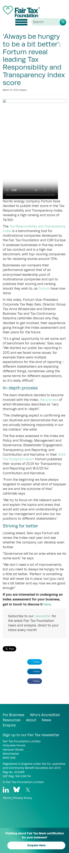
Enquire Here (36, 845)
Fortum (44, 288)
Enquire (9, 725)
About (31, 720)
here (47, 604)
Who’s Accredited (45, 715)
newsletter (43, 616)
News (23, 90)
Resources (11, 720)
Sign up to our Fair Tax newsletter (31, 735)
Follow (36, 662)
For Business (13, 715)
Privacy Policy (22, 798)
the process (49, 400)
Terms (7, 798)
